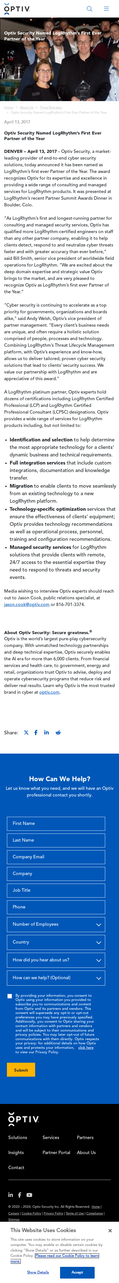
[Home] (17, 8)
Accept (77, 1272)
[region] (59, 1252)
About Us (26, 107)
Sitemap (14, 1219)
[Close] (110, 1231)
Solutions (17, 1138)
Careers (13, 1213)
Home (8, 107)
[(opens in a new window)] (12, 1196)
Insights (16, 1153)
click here (86, 1048)
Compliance (94, 1213)
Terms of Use (75, 1213)
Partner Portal (56, 1153)
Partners (85, 1138)
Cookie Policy (31, 1213)
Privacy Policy (53, 1213)
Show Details (38, 1272)
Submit (21, 1070)
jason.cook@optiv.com (27, 605)
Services (51, 1138)
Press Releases (51, 107)
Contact (16, 1168)
